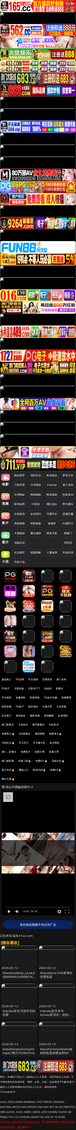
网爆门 (68, 533)
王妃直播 (61, 706)
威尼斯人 (7, 679)
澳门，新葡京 (9, 751)
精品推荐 (19, 475)
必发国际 (63, 715)
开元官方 (24, 742)
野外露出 (68, 504)
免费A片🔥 (41, 761)
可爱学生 (52, 514)
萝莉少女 (68, 475)
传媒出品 (19, 542)
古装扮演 (19, 514)
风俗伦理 (68, 552)
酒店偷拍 (33, 706)
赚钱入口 (24, 770)
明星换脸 (35, 523)
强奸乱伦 (35, 475)
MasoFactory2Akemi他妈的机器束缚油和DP (56, 1051)
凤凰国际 (35, 697)
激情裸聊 (40, 733)
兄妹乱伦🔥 (58, 761)
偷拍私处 (21, 715)
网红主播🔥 (8, 779)
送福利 (47, 688)
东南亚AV (68, 494)
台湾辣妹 (19, 494)
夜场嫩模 (49, 715)
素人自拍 (68, 484)
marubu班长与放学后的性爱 (19, 1013)
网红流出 (52, 504)
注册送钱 (19, 688)
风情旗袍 (19, 523)
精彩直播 (7, 706)
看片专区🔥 (8, 770)
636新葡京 (25, 733)
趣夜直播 (35, 715)
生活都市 (19, 552)
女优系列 (35, 514)
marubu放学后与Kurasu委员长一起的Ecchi (54, 1014)
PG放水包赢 (50, 697)
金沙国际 (54, 742)
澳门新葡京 (8, 724)
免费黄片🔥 (55, 733)
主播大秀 (47, 706)
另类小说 (19, 562)
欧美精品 (52, 475)
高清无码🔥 (39, 770)
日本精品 (35, 484)
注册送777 (34, 688)
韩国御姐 (35, 494)
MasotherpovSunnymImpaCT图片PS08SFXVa (18, 1051)
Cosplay (52, 484)
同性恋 (68, 542)
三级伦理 (19, 484)
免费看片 (26, 751)
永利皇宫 (54, 724)
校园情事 (35, 552)
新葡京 (59, 688)
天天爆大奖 (39, 742)
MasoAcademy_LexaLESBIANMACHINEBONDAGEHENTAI (19, 976)
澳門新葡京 (38, 724)
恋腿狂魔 (68, 514)
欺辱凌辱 (19, 504)
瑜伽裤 (52, 523)
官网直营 (47, 679)
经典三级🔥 (24, 761)
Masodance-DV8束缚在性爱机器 (56, 975)
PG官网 (20, 679)
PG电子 (6, 688)
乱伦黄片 (7, 715)
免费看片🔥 (8, 733)
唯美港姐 (52, 494)
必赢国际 (21, 697)
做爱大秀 (40, 751)
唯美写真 (52, 533)
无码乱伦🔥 (8, 742)
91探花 (36, 504)
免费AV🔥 (55, 770)
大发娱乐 (23, 724)
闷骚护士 (68, 523)
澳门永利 (61, 679)
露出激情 (35, 533)
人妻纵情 (52, 552)
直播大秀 (54, 751)
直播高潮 (66, 697)
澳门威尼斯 (8, 761)
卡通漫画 (19, 533)
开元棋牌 (33, 679)
